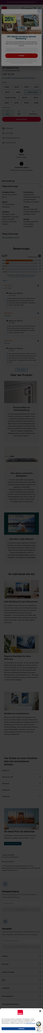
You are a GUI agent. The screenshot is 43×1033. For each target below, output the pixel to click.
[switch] (38, 1030)
